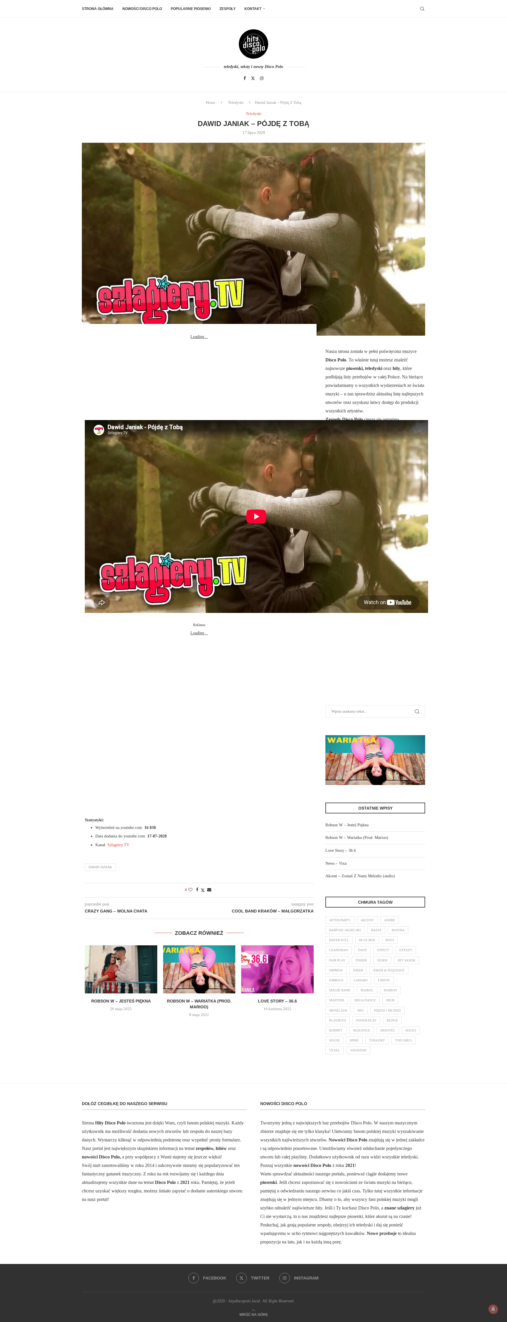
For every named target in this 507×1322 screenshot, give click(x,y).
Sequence (361, 1030)
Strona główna (98, 9)
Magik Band (339, 990)
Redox (392, 1020)
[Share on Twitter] (203, 890)
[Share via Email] (209, 890)
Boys (390, 940)
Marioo (390, 990)
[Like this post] (190, 890)
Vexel (334, 1050)
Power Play (366, 1020)
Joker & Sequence (389, 970)
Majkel (367, 990)
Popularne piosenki (191, 9)
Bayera (398, 930)
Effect (383, 950)
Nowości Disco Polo (142, 9)
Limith (384, 980)
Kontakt (252, 9)
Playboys (337, 1020)
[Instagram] (261, 78)
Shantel (387, 1030)
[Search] (422, 8)
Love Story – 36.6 (277, 1001)
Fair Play (337, 960)
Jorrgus (336, 980)
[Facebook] (245, 78)
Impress (336, 970)
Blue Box (367, 940)
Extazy (405, 950)
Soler (334, 1040)
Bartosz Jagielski (345, 930)
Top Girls (403, 1040)
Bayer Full (339, 940)
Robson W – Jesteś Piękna (121, 1001)
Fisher (361, 960)
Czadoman (338, 950)
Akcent (367, 920)
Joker (358, 970)
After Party (339, 920)
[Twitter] (253, 78)
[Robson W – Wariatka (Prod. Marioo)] (199, 969)
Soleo (410, 1030)
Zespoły (227, 9)
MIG (360, 1010)
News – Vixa (336, 863)
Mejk (390, 1000)
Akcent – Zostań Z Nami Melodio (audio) (360, 876)
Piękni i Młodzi (387, 1010)
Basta (376, 930)
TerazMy (377, 1040)
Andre (389, 920)
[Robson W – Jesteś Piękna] (121, 969)
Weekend (358, 1050)
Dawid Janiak (100, 867)
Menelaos (338, 1010)
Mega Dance (365, 1000)
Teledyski (236, 102)
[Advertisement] (199, 377)
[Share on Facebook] (197, 890)
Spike (354, 1040)
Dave (362, 950)
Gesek (382, 960)
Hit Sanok (406, 960)
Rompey (336, 1030)
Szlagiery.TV (118, 845)
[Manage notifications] (493, 1309)
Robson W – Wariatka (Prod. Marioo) (356, 837)
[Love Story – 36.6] (277, 969)
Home (210, 102)
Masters (336, 1000)
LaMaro (361, 980)
